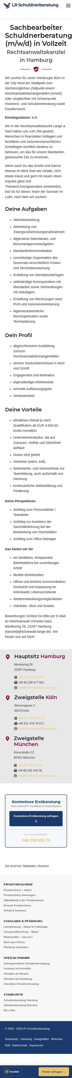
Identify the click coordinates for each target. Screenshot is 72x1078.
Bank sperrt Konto (14, 942)
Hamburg (26, 1039)
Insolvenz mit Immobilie (17, 968)
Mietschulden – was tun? (18, 936)
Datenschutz (20, 1045)
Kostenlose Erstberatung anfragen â (36, 818)
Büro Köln (9, 1010)
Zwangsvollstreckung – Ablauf (21, 931)
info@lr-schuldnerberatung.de (37, 687)
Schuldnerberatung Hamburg (21, 1000)
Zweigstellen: (41, 1039)
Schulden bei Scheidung (18, 978)
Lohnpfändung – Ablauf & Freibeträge (26, 926)
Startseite (29, 866)
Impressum (36, 1045)
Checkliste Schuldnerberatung (21, 983)
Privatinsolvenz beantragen (19, 895)
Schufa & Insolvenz (15, 910)
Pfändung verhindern (16, 947)
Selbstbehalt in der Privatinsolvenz (24, 900)
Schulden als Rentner (16, 973)
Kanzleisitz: (12, 1039)
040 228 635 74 (36, 840)
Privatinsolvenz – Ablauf (17, 890)
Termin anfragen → (54, 1071)
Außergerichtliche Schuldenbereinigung (27, 963)
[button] (6, 1071)
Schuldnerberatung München (21, 1005)
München (57, 1039)
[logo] (31, 5)
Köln (7, 1045)
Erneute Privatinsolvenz (17, 905)
